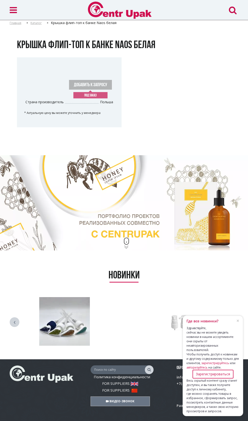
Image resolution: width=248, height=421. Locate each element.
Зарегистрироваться (213, 374)
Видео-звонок (121, 401)
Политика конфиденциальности (122, 376)
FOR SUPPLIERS (116, 383)
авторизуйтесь (197, 367)
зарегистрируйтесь (215, 363)
